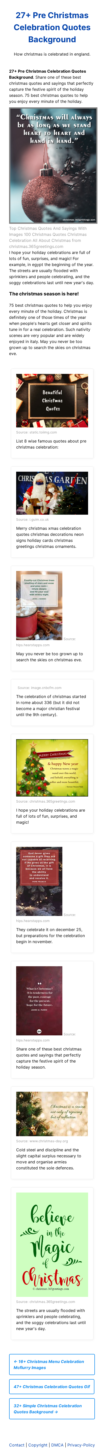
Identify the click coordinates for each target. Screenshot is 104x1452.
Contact (16, 1444)
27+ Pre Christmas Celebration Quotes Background (52, 27)
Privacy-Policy (81, 1444)
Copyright (37, 1444)
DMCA (57, 1444)
